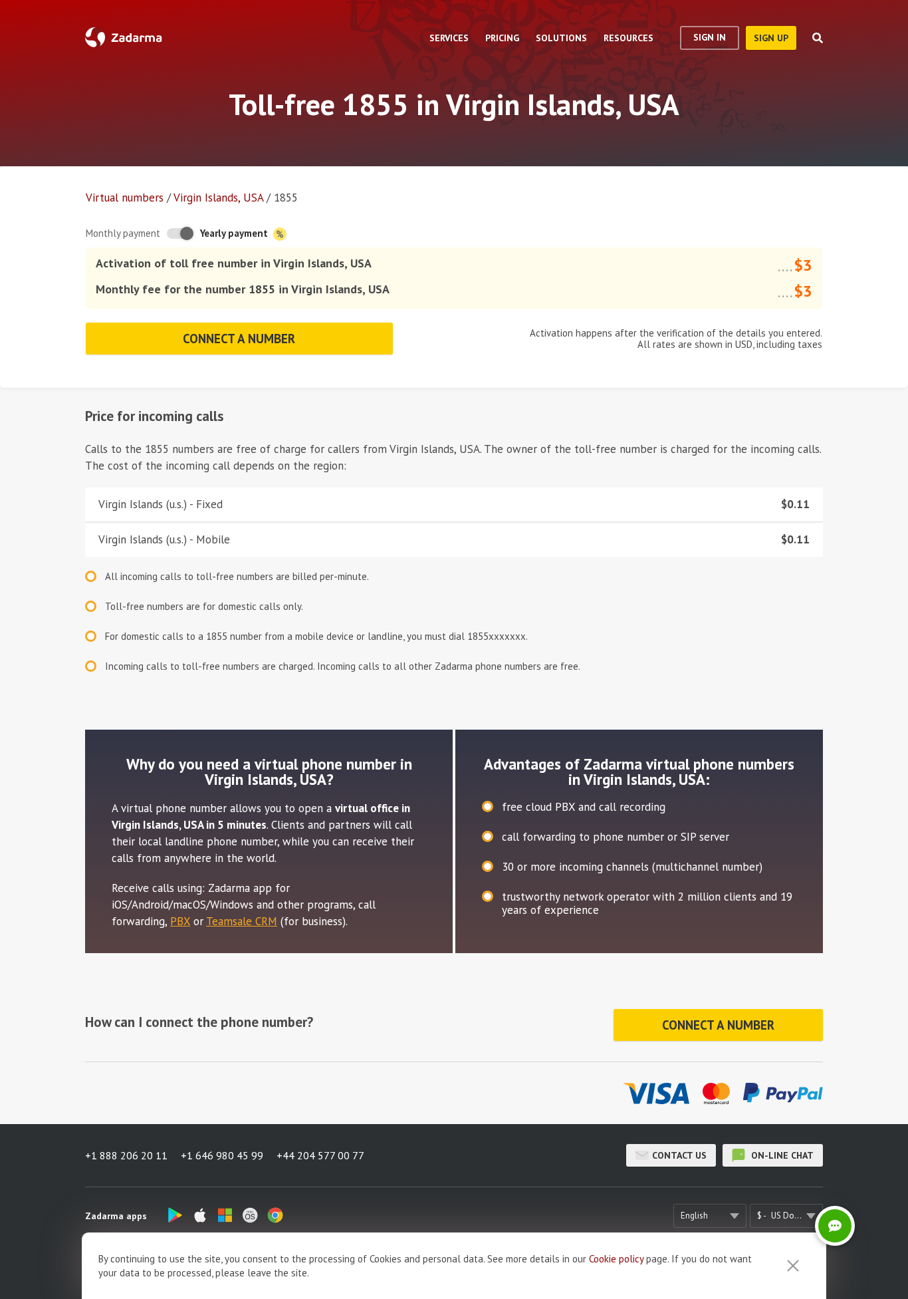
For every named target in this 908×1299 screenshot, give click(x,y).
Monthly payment (123, 233)
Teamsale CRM (241, 921)
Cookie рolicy (616, 1258)
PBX (180, 921)
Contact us (679, 1155)
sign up (771, 38)
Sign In (709, 37)
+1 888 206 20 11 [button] (126, 1155)
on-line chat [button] (781, 1155)
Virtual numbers (125, 197)
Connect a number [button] (239, 339)
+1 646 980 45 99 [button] (222, 1155)
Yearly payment (235, 233)
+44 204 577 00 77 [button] (320, 1155)
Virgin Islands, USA (218, 197)
